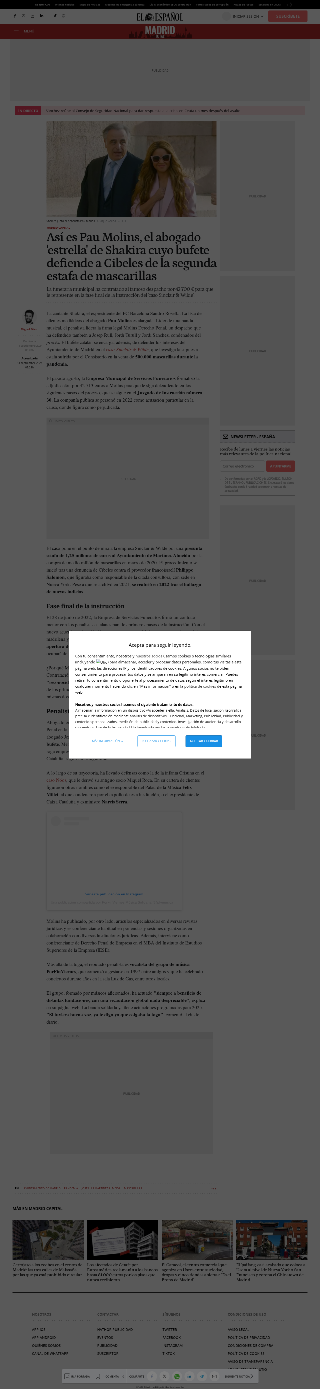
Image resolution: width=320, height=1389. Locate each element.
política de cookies (200, 686)
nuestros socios (149, 655)
